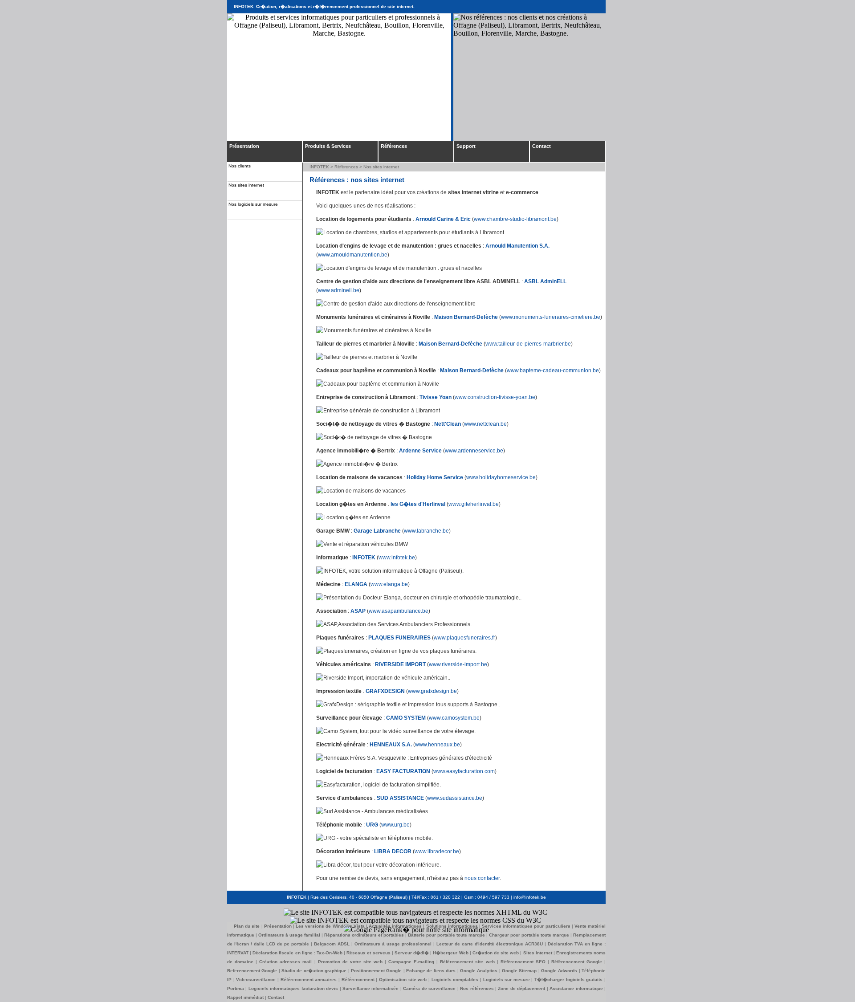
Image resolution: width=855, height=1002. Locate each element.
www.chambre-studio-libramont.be (515, 219)
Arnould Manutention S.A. (517, 246)
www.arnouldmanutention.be (352, 255)
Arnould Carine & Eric (443, 219)
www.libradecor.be (437, 851)
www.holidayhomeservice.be (501, 477)
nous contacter (482, 878)
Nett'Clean (447, 424)
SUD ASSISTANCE (400, 798)
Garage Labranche (377, 531)
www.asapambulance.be (398, 611)
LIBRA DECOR (392, 851)
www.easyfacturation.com (464, 771)
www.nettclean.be (485, 424)
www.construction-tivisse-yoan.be (495, 397)
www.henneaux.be (437, 744)
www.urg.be (395, 825)
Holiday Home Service (435, 477)
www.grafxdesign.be (432, 691)
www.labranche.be (426, 531)
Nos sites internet (246, 185)
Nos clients (239, 165)
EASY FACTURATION (403, 771)
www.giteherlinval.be (473, 504)
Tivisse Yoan (435, 397)
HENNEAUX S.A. (391, 744)
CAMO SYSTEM (406, 718)
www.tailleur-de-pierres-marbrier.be (528, 344)
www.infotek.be (397, 557)
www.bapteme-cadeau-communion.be (553, 370)
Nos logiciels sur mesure (253, 204)
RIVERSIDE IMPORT (400, 664)
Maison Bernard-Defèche (466, 317)
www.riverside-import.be (458, 664)
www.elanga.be (389, 584)
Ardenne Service (420, 451)
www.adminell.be (338, 290)
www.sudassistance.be (454, 798)
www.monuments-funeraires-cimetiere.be (550, 317)
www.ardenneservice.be (474, 451)
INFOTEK (319, 166)
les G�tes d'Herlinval (418, 504)
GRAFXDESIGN (385, 691)
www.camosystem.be (454, 718)
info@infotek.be (529, 897)
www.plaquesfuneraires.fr (464, 638)
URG (372, 825)
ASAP (358, 611)
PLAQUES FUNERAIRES (399, 638)
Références (346, 166)
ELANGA (356, 584)
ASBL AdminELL (545, 281)
